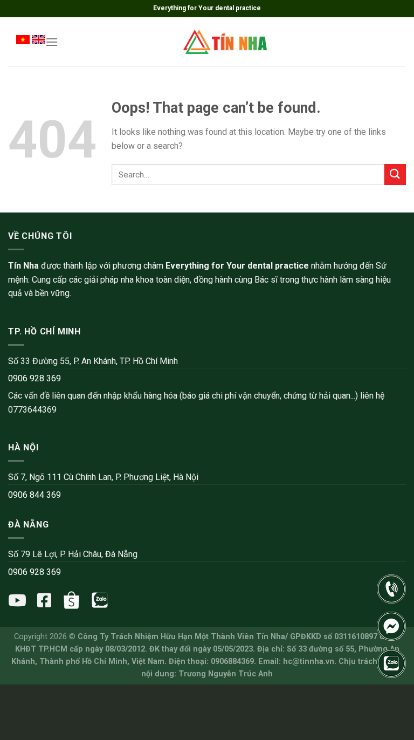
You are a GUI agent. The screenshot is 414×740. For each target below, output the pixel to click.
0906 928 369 (34, 378)
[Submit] (395, 174)
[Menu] (51, 42)
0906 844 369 (34, 495)
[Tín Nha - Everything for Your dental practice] (226, 41)
